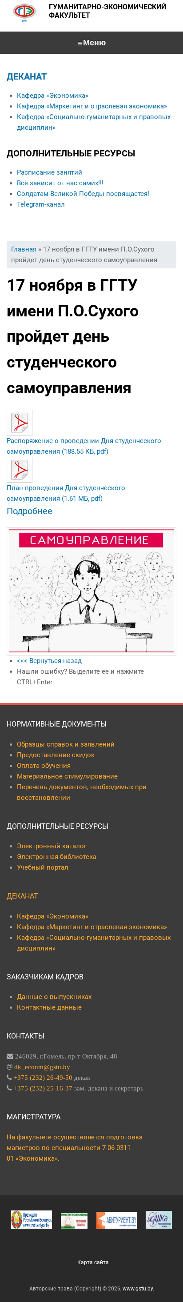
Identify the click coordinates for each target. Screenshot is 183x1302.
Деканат (27, 76)
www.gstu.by (138, 1289)
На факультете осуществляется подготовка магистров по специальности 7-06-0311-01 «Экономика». (75, 1147)
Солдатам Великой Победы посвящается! (83, 194)
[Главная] (24, 11)
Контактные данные (49, 1007)
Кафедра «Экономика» (52, 96)
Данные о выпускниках (54, 997)
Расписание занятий (49, 172)
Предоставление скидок (56, 755)
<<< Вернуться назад (49, 661)
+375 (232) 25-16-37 (43, 1088)
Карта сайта (93, 1262)
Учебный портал (42, 867)
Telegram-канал (41, 204)
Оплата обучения (44, 766)
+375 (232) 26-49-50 (43, 1077)
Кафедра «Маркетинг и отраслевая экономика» (92, 106)
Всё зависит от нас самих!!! (60, 183)
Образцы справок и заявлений (66, 744)
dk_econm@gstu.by (42, 1066)
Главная (23, 249)
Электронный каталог (52, 846)
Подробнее (29, 511)
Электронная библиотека (56, 857)
